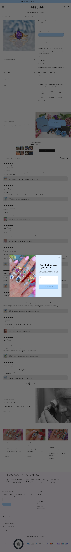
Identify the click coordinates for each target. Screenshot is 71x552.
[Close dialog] (60, 257)
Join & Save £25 (48, 286)
